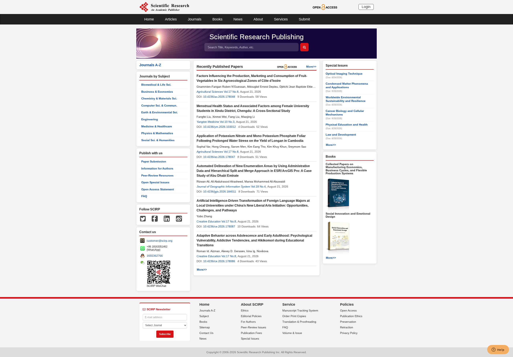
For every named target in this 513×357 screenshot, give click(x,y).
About (258, 19)
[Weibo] (179, 218)
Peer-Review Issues (253, 327)
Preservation (348, 321)
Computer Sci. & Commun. (159, 105)
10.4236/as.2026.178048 (219, 96)
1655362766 (155, 255)
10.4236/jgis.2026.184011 (219, 191)
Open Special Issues (155, 182)
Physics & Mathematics (157, 133)
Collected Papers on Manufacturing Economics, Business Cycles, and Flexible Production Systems (346, 168)
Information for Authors (157, 168)
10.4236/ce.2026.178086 (219, 261)
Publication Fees (251, 333)
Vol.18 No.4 (258, 186)
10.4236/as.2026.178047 (219, 156)
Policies (347, 304)
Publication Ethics (351, 316)
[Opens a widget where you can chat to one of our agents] (498, 350)
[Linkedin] (167, 218)
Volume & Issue (292, 333)
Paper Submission (153, 161)
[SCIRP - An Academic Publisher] (164, 6)
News (237, 19)
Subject (204, 316)
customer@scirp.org (159, 240)
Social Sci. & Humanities (158, 140)
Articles (171, 19)
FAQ (144, 196)
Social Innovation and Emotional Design (348, 215)
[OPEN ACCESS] (324, 6)
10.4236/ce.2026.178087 (219, 226)
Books (217, 19)
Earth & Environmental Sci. (159, 112)
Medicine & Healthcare (156, 126)
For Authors (248, 321)
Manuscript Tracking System (300, 310)
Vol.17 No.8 (231, 91)
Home (149, 19)
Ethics (244, 310)
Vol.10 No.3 (227, 121)
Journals (194, 19)
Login (366, 7)
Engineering (149, 119)
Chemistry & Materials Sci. (159, 98)
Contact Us (206, 333)
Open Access (348, 310)
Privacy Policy (348, 333)
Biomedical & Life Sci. (156, 84)
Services (281, 19)
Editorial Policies (251, 316)
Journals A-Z (207, 310)
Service (288, 304)
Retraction (346, 327)
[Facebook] (155, 218)
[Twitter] (143, 218)
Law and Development (341, 134)
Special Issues (250, 338)
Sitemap (204, 327)
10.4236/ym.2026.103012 (219, 126)
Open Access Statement (157, 189)
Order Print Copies (294, 316)
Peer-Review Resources (157, 175)
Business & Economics (157, 91)
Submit (304, 19)
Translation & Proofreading (299, 321)
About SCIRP (252, 304)
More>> (311, 66)
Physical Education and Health (347, 124)
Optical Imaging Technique (344, 73)
